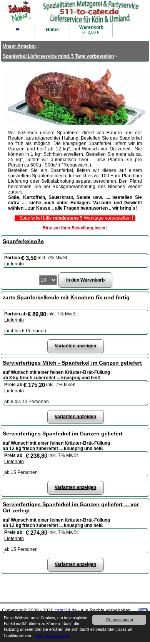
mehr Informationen (53, 635)
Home (52, 29)
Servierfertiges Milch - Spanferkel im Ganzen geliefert (72, 363)
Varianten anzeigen (75, 346)
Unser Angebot (19, 46)
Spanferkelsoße (23, 241)
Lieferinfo (14, 264)
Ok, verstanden (119, 619)
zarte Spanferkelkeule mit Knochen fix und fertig (66, 297)
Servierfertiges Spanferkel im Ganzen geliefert (63, 433)
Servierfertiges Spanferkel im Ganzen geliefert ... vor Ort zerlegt (71, 507)
